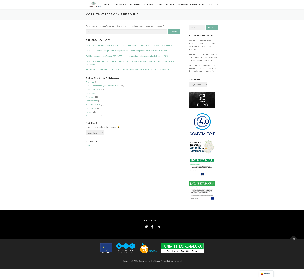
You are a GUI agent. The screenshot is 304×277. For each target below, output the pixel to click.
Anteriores (90, 97)
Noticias (170, 4)
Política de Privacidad (160, 261)
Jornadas (89, 112)
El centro (135, 4)
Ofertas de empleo (93, 116)
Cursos (88, 145)
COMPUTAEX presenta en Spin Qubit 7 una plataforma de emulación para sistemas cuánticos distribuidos (126, 51)
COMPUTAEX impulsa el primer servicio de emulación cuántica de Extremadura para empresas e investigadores (129, 45)
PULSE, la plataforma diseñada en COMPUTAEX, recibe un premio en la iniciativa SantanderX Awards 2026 (127, 56)
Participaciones (92, 101)
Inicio (107, 4)
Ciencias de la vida (93, 89)
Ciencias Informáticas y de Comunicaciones (102, 86)
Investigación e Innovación (191, 4)
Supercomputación (153, 4)
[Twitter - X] (146, 226)
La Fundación (120, 4)
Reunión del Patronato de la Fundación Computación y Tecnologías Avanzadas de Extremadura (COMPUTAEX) (128, 69)
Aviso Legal (176, 261)
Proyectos (90, 82)
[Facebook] (152, 226)
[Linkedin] (158, 226)
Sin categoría (91, 108)
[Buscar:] (126, 31)
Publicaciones (91, 93)
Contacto (213, 4)
